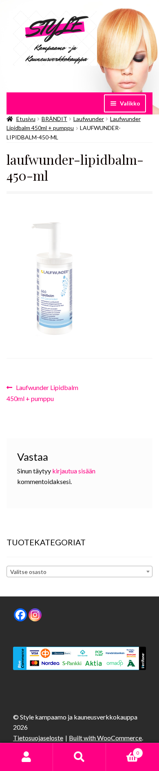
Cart (122, 750)
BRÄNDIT (54, 118)
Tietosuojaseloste (38, 738)
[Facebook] (20, 614)
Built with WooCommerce (105, 738)
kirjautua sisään (73, 471)
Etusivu (25, 118)
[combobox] (79, 571)
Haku (79, 757)
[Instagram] (35, 614)
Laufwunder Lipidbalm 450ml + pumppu (42, 392)
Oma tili (26, 757)
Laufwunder (88, 118)
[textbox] (79, 572)
